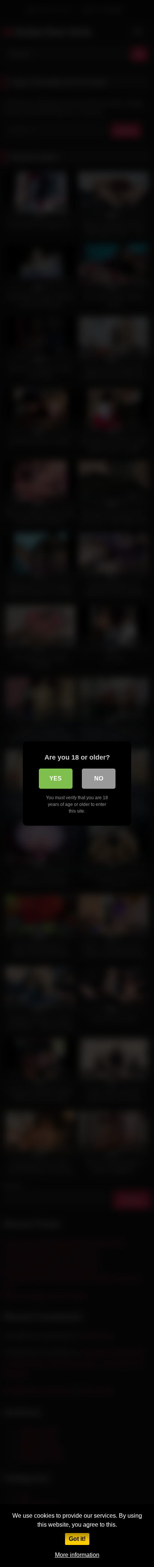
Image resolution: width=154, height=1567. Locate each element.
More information (77, 1555)
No (98, 778)
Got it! (77, 1539)
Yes (55, 778)
